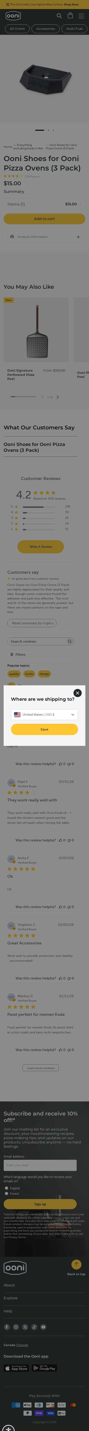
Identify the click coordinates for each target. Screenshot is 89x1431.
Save (44, 729)
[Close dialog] (77, 693)
